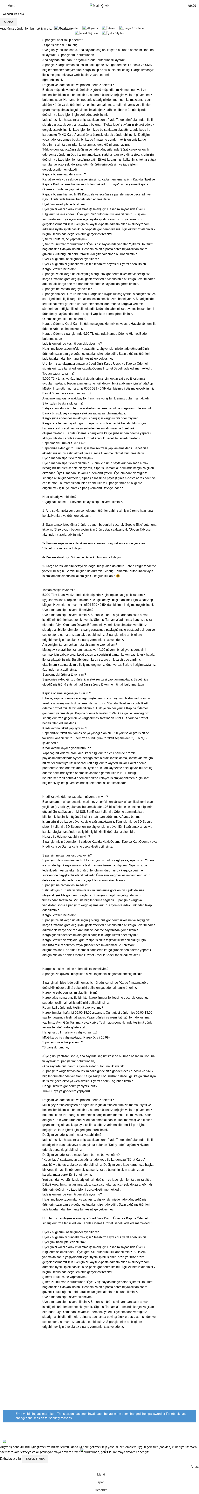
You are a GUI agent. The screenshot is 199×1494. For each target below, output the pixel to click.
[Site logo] (99, 5)
